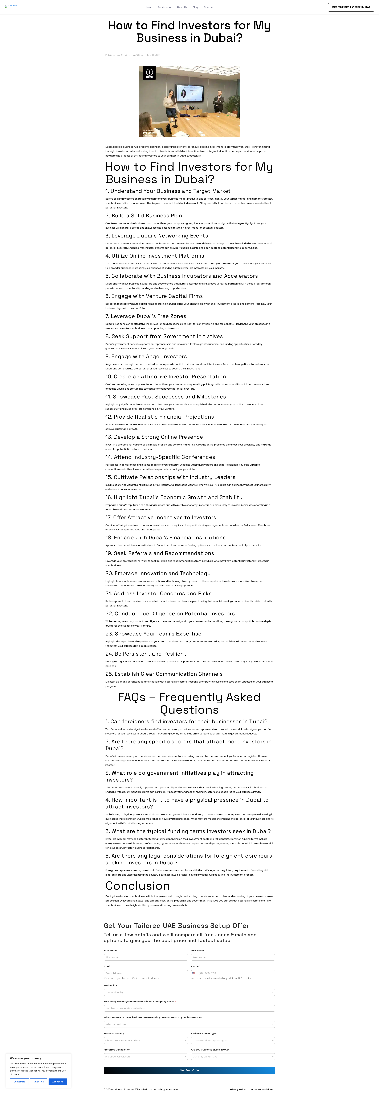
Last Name (197, 950)
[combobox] (189, 992)
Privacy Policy (238, 1089)
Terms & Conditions (261, 1089)
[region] (38, 1070)
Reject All (39, 1081)
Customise (19, 1081)
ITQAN (153, 1089)
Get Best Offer (189, 1070)
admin (127, 55)
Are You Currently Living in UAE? (210, 1049)
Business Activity (114, 1033)
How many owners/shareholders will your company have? (140, 1001)
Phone (195, 966)
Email (108, 966)
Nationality (111, 985)
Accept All (57, 1081)
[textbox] (145, 1040)
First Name (111, 950)
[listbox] (146, 1056)
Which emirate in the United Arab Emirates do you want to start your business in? (153, 1017)
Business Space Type (203, 1033)
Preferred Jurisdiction (117, 1049)
